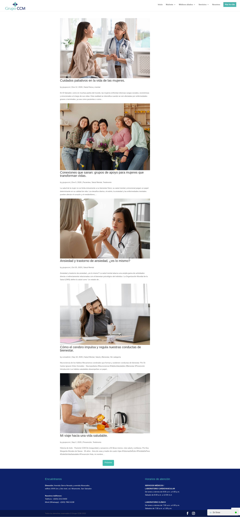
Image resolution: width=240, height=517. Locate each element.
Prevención (87, 442)
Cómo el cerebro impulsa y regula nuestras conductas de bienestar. (100, 348)
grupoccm (66, 87)
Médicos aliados (186, 5)
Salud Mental (97, 182)
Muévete (169, 5)
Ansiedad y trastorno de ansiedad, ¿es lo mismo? (95, 261)
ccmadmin (66, 357)
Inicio (160, 5)
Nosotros (216, 5)
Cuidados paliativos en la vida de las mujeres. (92, 80)
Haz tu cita (230, 4)
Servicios (202, 5)
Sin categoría (115, 357)
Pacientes (87, 182)
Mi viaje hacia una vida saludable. (84, 435)
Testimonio (107, 182)
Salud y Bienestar (102, 357)
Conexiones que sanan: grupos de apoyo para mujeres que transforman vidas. (102, 174)
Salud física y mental (92, 87)
